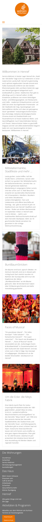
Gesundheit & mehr (9, 488)
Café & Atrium (7, 481)
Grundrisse (6, 458)
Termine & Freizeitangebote (12, 513)
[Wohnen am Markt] (22, 9)
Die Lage (5, 501)
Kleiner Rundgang (9, 490)
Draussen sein (7, 478)
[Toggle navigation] (3, 22)
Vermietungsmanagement (12, 465)
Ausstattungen (7, 467)
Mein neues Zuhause (10, 476)
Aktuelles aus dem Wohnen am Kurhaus (17, 510)
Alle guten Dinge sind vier (12, 499)
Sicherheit (6, 460)
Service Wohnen (8, 462)
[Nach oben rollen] (37, 517)
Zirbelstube (6, 483)
